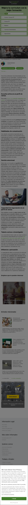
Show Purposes (14, 502)
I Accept (14, 498)
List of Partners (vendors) (8, 494)
